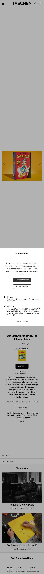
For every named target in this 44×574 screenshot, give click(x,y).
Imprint (19, 321)
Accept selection (22, 286)
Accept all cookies (22, 280)
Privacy (25, 321)
